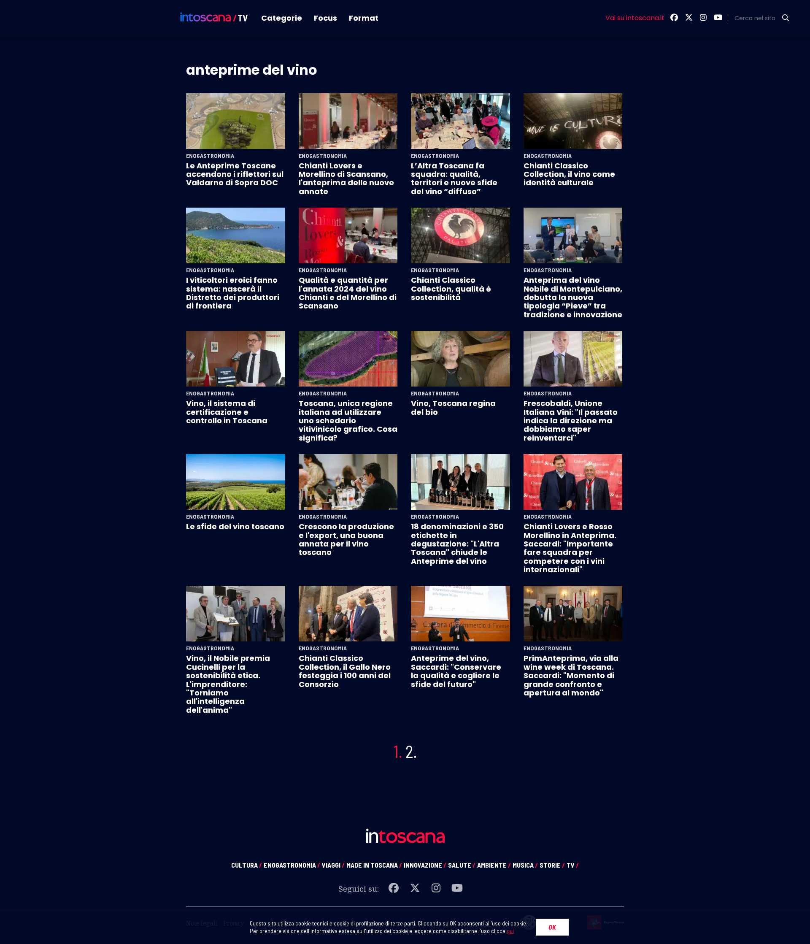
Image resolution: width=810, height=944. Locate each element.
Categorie (281, 18)
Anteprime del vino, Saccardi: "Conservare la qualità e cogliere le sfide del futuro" (456, 671)
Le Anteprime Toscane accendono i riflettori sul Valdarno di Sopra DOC (235, 174)
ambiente (494, 865)
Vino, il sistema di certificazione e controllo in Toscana (226, 412)
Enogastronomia (210, 155)
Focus (325, 18)
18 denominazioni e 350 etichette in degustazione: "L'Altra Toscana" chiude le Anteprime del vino (457, 543)
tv (573, 865)
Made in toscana (374, 865)
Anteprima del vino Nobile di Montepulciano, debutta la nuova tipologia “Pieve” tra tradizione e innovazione (573, 297)
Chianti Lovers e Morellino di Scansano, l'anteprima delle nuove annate (346, 178)
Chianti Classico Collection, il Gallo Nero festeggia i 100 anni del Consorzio (345, 671)
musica (525, 865)
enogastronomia (292, 865)
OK (552, 927)
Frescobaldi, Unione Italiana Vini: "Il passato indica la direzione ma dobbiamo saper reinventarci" (571, 420)
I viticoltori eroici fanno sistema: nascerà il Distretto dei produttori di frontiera (232, 293)
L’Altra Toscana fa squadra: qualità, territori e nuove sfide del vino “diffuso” (454, 178)
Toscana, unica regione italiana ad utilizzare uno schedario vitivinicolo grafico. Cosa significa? (348, 420)
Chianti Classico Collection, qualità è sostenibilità (451, 289)
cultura (246, 865)
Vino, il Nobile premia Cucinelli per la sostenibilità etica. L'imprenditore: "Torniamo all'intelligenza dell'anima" (228, 684)
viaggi (333, 865)
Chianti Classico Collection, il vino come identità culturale (569, 174)
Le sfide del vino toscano (235, 526)
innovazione (425, 865)
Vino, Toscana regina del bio (453, 407)
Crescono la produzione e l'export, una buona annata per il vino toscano (346, 539)
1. (398, 751)
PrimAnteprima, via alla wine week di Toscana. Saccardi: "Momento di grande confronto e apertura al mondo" (571, 675)
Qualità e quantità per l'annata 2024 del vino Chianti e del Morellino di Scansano (348, 293)
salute (461, 865)
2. (411, 751)
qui (510, 930)
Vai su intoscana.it (634, 18)
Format (363, 18)
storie (552, 865)
